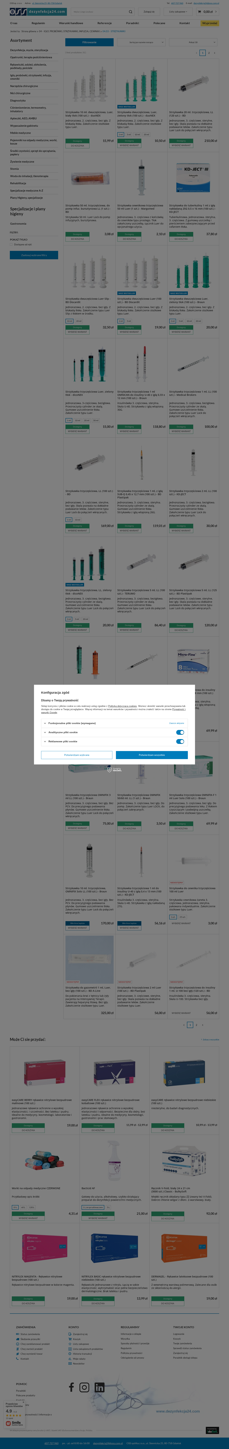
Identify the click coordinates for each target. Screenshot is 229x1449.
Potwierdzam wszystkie (152, 754)
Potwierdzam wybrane (76, 754)
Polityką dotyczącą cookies (122, 706)
